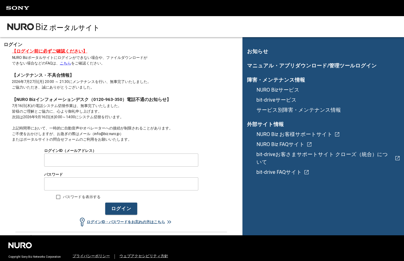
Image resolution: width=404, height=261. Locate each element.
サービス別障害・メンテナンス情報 (298, 110)
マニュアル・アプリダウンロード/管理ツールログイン (312, 65)
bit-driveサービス (276, 100)
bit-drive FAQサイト (279, 172)
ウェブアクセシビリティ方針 (143, 256)
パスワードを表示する (82, 197)
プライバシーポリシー (91, 256)
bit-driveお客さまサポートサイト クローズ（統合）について (322, 158)
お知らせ (257, 51)
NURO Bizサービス (277, 90)
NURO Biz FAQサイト (280, 144)
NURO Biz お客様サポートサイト (294, 134)
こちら (65, 63)
